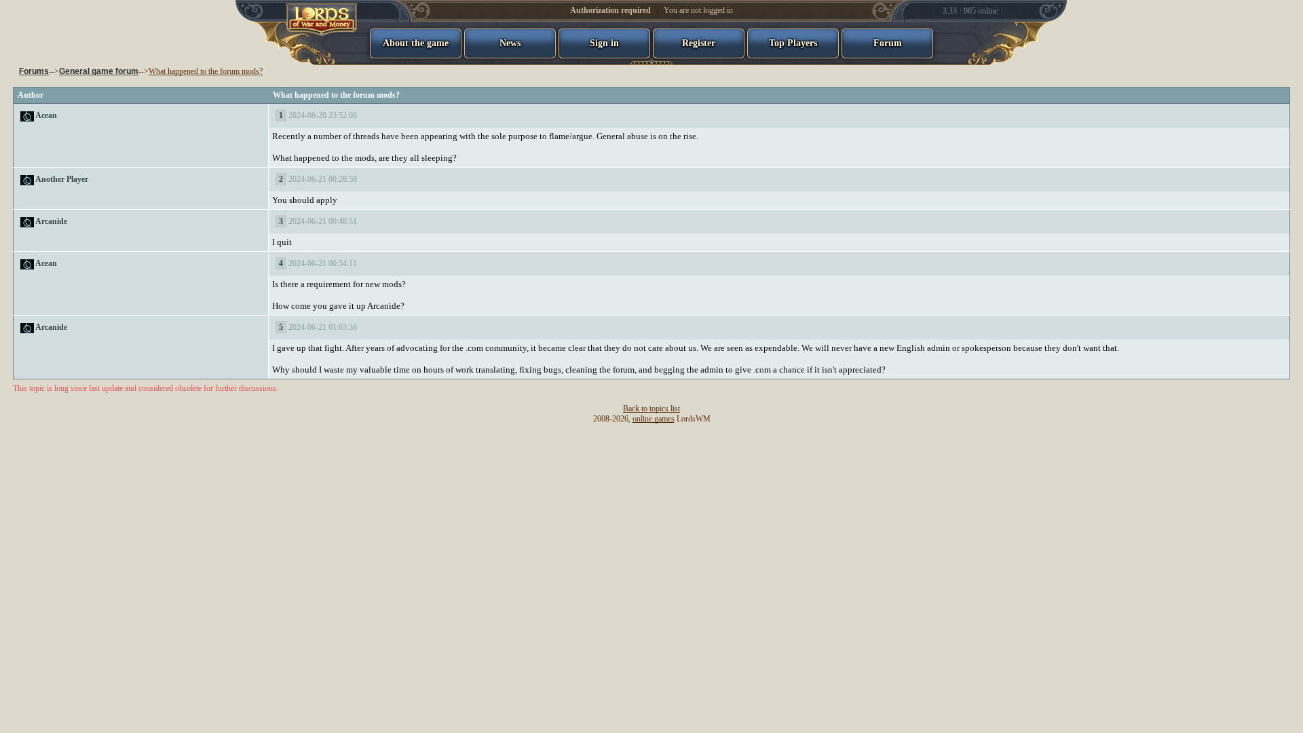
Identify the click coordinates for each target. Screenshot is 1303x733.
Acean (46, 115)
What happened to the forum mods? (206, 71)
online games (653, 419)
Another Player (61, 179)
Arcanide (51, 221)
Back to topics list (651, 408)
